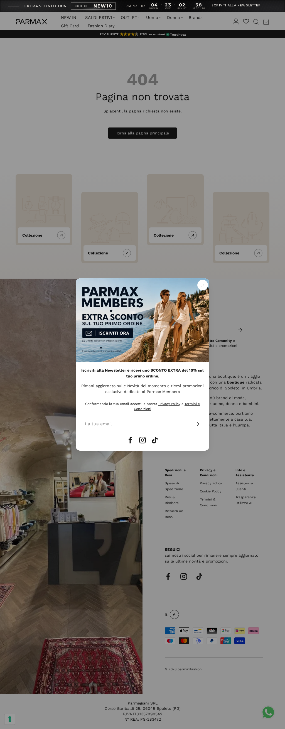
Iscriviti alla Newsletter (235, 5)
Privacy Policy (169, 404)
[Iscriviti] (193, 424)
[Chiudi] (202, 285)
